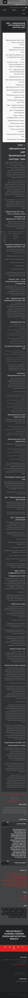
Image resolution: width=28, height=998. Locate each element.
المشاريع (4, 9)
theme (4, 913)
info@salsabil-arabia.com (21, 964)
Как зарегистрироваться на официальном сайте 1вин (15, 57)
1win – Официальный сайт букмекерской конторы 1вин (16, 72)
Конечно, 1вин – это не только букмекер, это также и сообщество (15, 64)
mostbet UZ (6, 911)
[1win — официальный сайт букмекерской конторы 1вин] (15, 798)
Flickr (15, 973)
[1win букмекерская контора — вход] (12, 798)
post (14, 913)
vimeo (11, 916)
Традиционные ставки (15, 120)
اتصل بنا (23, 13)
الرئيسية (23, 9)
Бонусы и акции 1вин (16, 126)
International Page (22, 887)
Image (25, 897)
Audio (25, 895)
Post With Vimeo (21, 823)
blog (19, 908)
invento (4, 908)
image (9, 908)
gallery (14, 908)
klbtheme (20, 911)
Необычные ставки (17, 123)
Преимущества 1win (16, 77)
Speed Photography (20, 862)
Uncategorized (13, 29)
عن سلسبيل (14, 9)
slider (9, 913)
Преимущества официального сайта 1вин (16, 50)
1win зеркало (18, 199)
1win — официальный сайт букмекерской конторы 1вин (15, 25)
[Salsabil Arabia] (18, 7)
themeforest (22, 916)
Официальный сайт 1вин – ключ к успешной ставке (15, 42)
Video (25, 900)
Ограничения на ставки (15, 139)
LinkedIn (18, 973)
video (16, 916)
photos (18, 913)
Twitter (24, 973)
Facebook (21, 973)
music (24, 913)
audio (24, 908)
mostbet (13, 911)
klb (24, 911)
